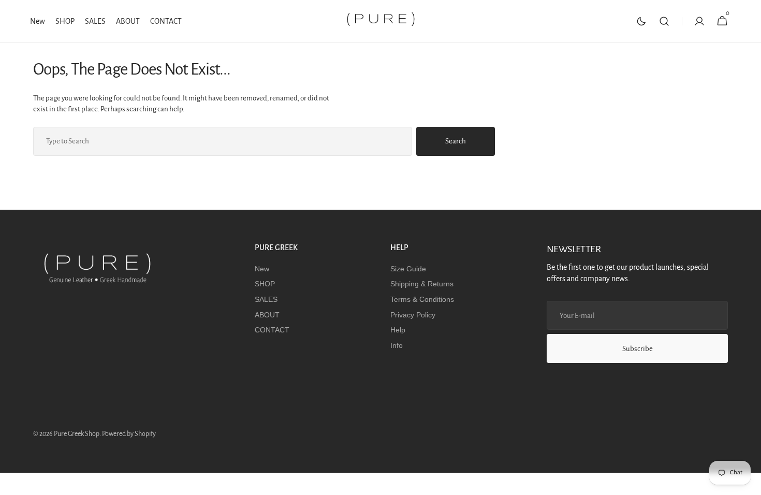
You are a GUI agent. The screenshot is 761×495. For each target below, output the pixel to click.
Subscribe (637, 349)
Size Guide (408, 269)
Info (396, 345)
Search (455, 141)
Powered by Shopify (129, 434)
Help (397, 330)
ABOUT (267, 315)
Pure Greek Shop (76, 434)
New (262, 269)
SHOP (265, 284)
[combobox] (222, 141)
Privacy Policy (412, 315)
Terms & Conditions (422, 299)
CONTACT (272, 330)
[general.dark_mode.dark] (641, 21)
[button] (664, 21)
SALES (266, 299)
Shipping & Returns (421, 284)
